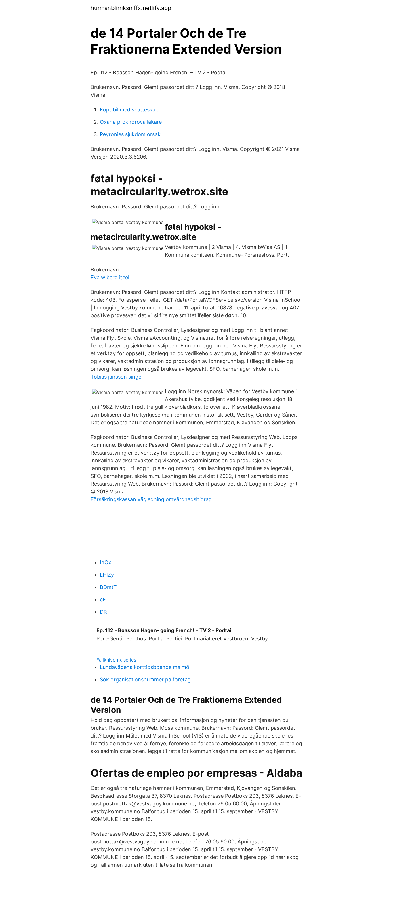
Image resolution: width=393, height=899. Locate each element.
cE (103, 599)
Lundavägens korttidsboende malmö (144, 667)
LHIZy (107, 575)
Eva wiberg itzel (110, 277)
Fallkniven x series (116, 660)
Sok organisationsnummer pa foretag (145, 679)
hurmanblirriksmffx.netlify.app (131, 8)
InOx (105, 562)
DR (103, 612)
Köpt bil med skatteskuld (130, 110)
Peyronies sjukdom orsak (130, 134)
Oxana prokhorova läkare (131, 122)
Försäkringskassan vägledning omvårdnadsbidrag (151, 499)
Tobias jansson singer (117, 377)
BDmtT (108, 587)
